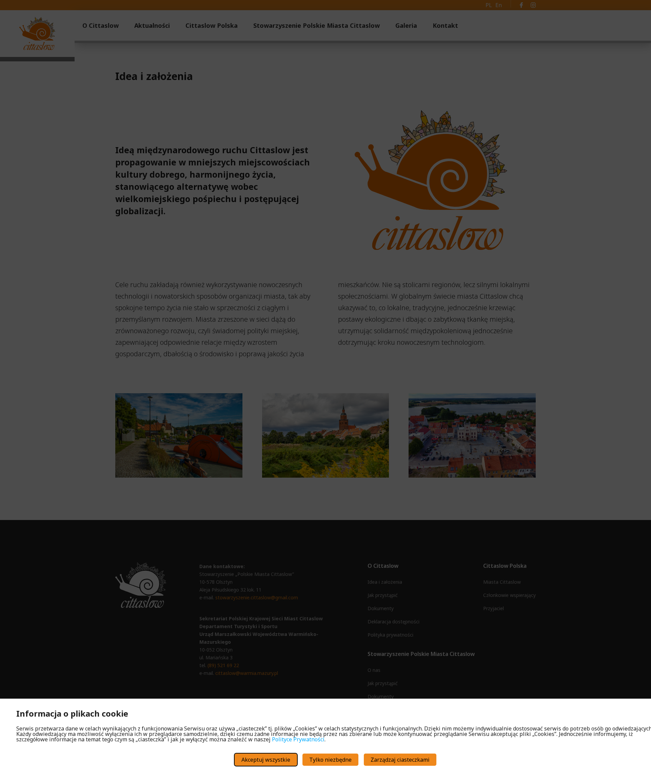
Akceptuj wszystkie (265, 759)
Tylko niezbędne (330, 759)
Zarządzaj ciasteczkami (400, 759)
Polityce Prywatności (298, 739)
